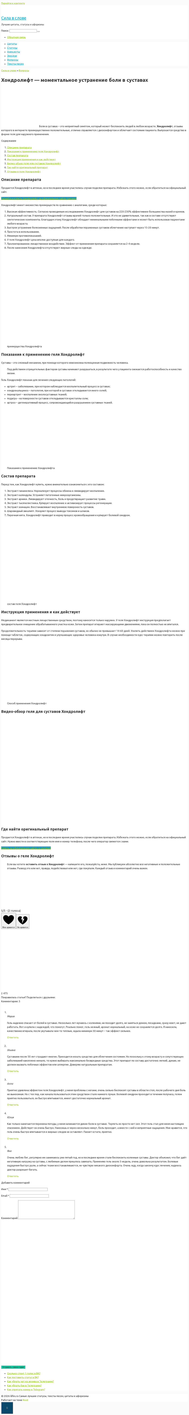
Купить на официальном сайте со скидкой (26, 847)
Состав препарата (17, 155)
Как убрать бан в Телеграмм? (24, 1385)
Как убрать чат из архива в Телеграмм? (30, 1381)
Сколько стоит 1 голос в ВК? (23, 1373)
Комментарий (9, 1218)
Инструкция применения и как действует (31, 159)
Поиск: (5, 30)
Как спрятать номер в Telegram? (26, 1389)
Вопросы (12, 59)
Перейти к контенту (13, 3)
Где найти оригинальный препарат (27, 167)
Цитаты (12, 43)
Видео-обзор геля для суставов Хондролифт (34, 163)
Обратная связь (16, 37)
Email (5, 1195)
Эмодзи (12, 55)
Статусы (12, 47)
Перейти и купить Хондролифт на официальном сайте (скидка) (38, 198)
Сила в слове (13, 18)
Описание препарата (19, 147)
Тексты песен (15, 63)
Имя (4, 1189)
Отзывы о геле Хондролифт (24, 171)
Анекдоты (13, 51)
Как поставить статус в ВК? (23, 1377)
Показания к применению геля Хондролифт (33, 151)
